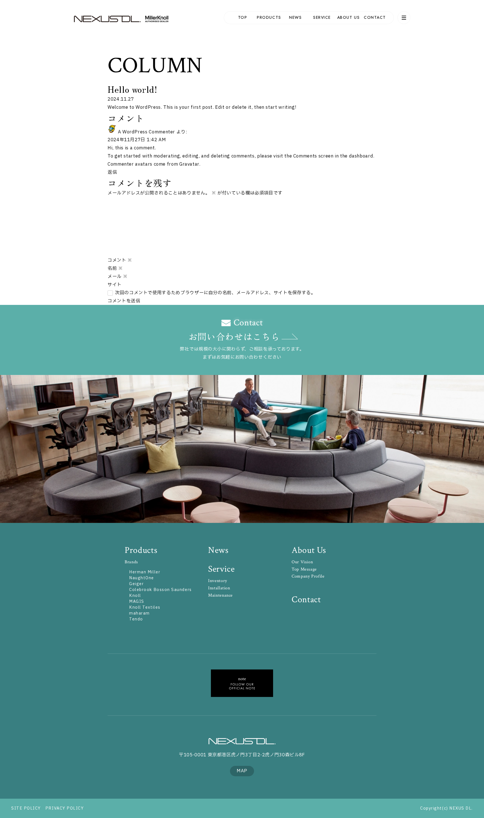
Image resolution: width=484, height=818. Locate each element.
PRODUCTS (269, 17)
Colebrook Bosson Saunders (160, 590)
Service (221, 569)
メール (117, 276)
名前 (115, 268)
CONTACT (375, 17)
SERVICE (322, 17)
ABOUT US (348, 17)
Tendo (136, 619)
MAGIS (136, 601)
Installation (219, 588)
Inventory (217, 581)
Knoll (135, 596)
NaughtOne (141, 578)
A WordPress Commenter (146, 132)
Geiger (136, 584)
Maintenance (220, 595)
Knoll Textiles (144, 607)
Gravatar (189, 164)
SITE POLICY (26, 808)
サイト (115, 284)
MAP (242, 771)
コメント (120, 260)
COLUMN (155, 65)
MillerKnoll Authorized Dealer (158, 19)
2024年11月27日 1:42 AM (137, 139)
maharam (139, 613)
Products (141, 550)
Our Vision (302, 562)
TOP (242, 17)
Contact (306, 599)
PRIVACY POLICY (64, 808)
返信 (112, 172)
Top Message (304, 569)
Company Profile (308, 576)
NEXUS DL (107, 19)
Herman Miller (144, 572)
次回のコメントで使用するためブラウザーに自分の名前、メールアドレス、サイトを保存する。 (215, 292)
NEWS (295, 17)
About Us (309, 550)
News (218, 550)
